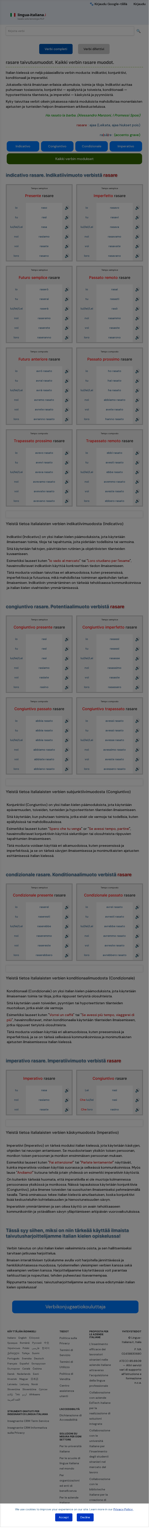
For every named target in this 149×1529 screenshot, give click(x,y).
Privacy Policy (123, 1509)
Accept (64, 1517)
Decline (85, 1517)
